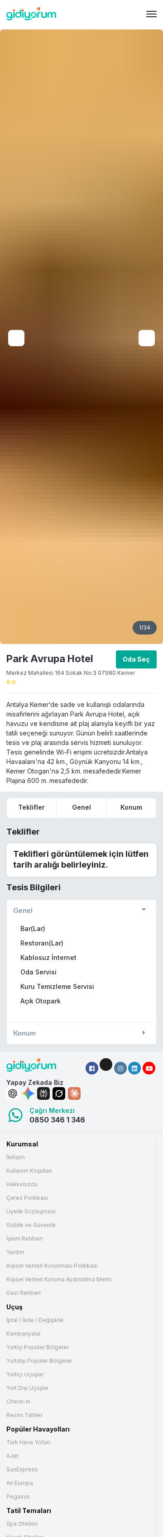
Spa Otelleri (22, 1524)
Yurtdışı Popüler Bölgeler (39, 1361)
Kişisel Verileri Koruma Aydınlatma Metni (58, 1279)
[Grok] (59, 1093)
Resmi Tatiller (24, 1415)
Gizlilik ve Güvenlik (31, 1225)
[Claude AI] (74, 1093)
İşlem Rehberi (24, 1239)
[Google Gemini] (28, 1093)
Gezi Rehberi (23, 1293)
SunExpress (22, 1469)
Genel (81, 807)
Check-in (18, 1402)
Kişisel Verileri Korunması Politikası (52, 1266)
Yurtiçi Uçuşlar (24, 1374)
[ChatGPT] (12, 1093)
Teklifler (31, 807)
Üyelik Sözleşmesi (31, 1211)
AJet (12, 1456)
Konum (131, 807)
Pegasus (18, 1497)
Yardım (15, 1252)
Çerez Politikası (27, 1198)
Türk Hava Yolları (28, 1442)
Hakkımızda (22, 1184)
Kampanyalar (23, 1334)
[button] (92, 1068)
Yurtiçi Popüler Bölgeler (37, 1347)
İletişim (15, 1157)
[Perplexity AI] (43, 1093)
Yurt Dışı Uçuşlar (27, 1388)
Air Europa (19, 1483)
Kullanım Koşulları (29, 1171)
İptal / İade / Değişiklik (35, 1320)
